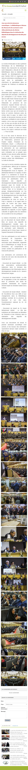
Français (12, 1)
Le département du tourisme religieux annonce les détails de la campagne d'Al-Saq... (18, 762)
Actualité (10, 14)
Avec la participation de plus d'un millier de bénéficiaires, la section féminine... (18, 744)
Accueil (4, 14)
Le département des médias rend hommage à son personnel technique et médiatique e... (18, 737)
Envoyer (7, 720)
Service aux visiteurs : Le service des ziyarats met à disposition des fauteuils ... (17, 750)
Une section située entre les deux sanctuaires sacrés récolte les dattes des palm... (18, 757)
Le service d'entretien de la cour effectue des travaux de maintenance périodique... (18, 732)
